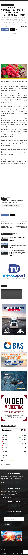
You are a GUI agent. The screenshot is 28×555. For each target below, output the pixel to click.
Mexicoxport (15, 202)
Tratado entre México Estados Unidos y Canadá (11, 207)
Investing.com (10, 460)
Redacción (8, 197)
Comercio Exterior (20, 198)
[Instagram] (12, 505)
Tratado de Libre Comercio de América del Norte (11, 205)
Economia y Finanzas (9, 2)
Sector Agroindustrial (16, 203)
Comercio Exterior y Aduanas (3, 240)
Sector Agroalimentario (6, 203)
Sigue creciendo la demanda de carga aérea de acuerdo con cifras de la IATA (17, 245)
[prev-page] (2, 259)
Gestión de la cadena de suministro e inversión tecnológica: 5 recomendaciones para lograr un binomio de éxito (7, 226)
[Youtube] (19, 505)
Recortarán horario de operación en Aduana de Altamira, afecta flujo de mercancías (21, 225)
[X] (15, 505)
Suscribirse (7, 524)
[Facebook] (9, 505)
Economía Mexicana (5, 200)
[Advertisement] (14, 48)
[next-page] (4, 259)
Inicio (2, 2)
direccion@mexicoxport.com (13, 482)
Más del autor (16, 233)
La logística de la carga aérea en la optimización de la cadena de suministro (17, 239)
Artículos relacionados (7, 233)
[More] (16, 29)
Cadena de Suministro (12, 198)
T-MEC (23, 203)
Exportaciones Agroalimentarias (17, 200)
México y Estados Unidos (6, 202)
